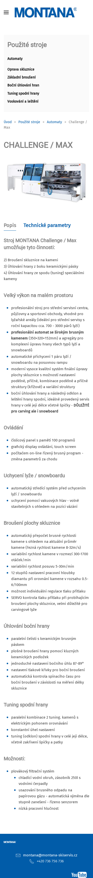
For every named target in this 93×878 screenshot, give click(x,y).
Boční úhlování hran (23, 85)
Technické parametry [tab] (47, 225)
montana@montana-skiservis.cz (50, 855)
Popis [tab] (10, 225)
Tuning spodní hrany (23, 93)
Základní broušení (21, 77)
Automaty (15, 59)
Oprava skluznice (20, 69)
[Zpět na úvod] (47, 12)
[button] (6, 12)
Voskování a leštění (22, 101)
